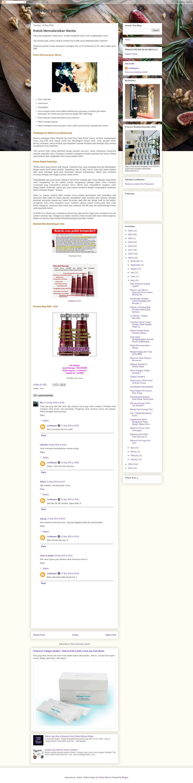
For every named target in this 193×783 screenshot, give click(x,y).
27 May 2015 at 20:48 (70, 573)
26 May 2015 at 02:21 (64, 556)
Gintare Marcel (104, 777)
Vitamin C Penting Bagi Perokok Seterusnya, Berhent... (140, 309)
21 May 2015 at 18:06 (70, 499)
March (134, 451)
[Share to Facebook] (61, 384)
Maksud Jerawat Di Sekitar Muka (138, 365)
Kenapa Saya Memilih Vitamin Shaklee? (61, 750)
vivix (42, 388)
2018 (130, 246)
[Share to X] (59, 384)
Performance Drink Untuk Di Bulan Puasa (141, 381)
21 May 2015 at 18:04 (70, 426)
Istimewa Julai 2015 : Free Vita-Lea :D (139, 435)
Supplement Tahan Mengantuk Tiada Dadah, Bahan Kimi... (140, 421)
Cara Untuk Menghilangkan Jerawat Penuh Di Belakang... (141, 339)
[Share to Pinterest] (64, 384)
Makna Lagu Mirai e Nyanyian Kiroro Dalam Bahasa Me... (141, 292)
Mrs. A (43, 403)
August (134, 269)
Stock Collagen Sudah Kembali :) (140, 371)
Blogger (125, 777)
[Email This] (53, 384)
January (134, 459)
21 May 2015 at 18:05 (70, 463)
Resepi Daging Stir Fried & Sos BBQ (141, 353)
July (133, 272)
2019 (130, 242)
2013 (130, 468)
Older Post (110, 635)
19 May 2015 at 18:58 (55, 403)
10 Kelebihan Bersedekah (141, 387)
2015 (130, 258)
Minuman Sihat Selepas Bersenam (140, 359)
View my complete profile (136, 72)
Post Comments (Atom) (80, 644)
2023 (130, 234)
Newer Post (39, 635)
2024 (130, 231)
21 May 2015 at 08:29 (56, 519)
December (135, 261)
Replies (46, 421)
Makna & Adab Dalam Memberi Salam (139, 331)
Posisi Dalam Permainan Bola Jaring (141, 392)
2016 (130, 254)
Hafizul (43, 482)
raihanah (44, 445)
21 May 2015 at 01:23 (56, 482)
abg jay (43, 519)
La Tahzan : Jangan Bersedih (139, 317)
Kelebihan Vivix (74, 301)
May (133, 280)
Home (75, 635)
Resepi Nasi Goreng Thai (141, 409)
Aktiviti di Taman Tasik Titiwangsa (139, 429)
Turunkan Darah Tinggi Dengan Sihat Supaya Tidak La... (141, 324)
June (133, 276)
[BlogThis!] (56, 384)
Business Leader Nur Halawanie (139, 184)
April (133, 448)
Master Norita (131, 54)
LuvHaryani (46, 10)
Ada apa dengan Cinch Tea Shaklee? (140, 404)
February (135, 455)
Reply (42, 415)
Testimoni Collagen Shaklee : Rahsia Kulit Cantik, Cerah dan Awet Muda (68, 651)
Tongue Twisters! (137, 377)
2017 (130, 250)
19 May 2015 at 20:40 (57, 445)
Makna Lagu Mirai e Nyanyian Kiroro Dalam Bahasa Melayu (69, 736)
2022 (130, 238)
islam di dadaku (47, 556)
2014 (130, 464)
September (136, 265)
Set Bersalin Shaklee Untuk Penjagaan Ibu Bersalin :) (140, 301)
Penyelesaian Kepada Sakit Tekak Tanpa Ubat (141, 398)
